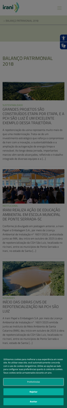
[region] (33, 378)
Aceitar (33, 401)
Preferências (33, 381)
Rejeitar (33, 391)
